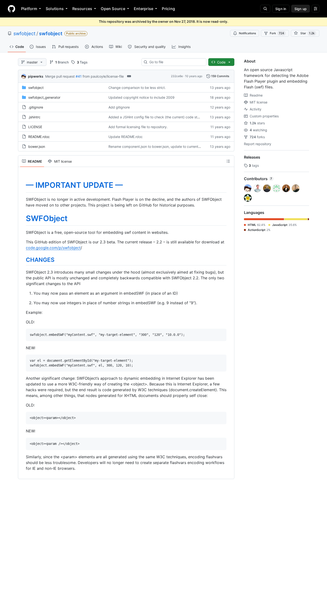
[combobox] (175, 62)
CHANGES (40, 259)
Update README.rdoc (125, 137)
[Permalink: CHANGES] (22, 259)
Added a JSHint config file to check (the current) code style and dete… (164, 117)
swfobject (24, 33)
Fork (277, 33)
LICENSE (35, 127)
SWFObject (47, 218)
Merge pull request (60, 76)
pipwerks (35, 76)
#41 (79, 76)
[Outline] (228, 161)
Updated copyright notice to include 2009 (141, 97)
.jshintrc (34, 117)
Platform (29, 8)
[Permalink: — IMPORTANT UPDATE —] (22, 185)
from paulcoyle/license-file (103, 76)
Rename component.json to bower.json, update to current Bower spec (163, 146)
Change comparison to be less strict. (137, 88)
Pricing (168, 8)
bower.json (36, 146)
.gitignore (35, 107)
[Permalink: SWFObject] (22, 218)
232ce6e (177, 76)
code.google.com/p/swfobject (53, 247)
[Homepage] (11, 8)
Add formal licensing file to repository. (138, 127)
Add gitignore (119, 107)
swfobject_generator (44, 97)
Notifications (247, 33)
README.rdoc (39, 137)
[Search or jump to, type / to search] (265, 8)
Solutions (55, 8)
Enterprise (143, 8)
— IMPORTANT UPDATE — (74, 185)
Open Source (113, 8)
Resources (82, 8)
